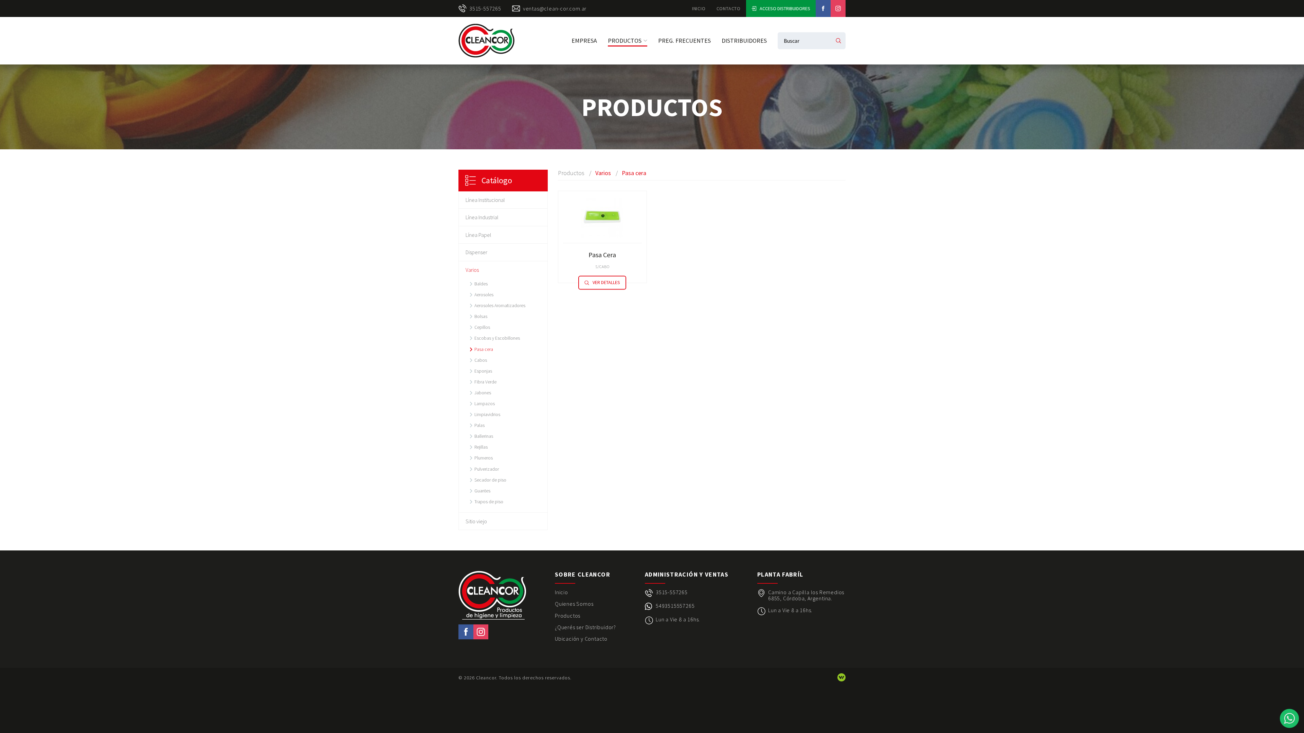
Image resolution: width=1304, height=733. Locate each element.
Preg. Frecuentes (684, 40)
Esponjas (483, 371)
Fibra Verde (485, 382)
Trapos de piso (488, 502)
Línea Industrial (482, 217)
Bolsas (480, 316)
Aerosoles (483, 295)
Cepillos (482, 327)
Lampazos (484, 403)
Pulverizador (486, 469)
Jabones (482, 393)
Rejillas (481, 447)
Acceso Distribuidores (785, 8)
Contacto (729, 8)
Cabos (480, 360)
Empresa (584, 40)
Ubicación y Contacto (581, 639)
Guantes (482, 491)
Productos (624, 40)
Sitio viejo (476, 521)
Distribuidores (744, 40)
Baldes (481, 284)
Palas (479, 425)
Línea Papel (478, 234)
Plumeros (483, 458)
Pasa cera (483, 349)
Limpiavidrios (487, 414)
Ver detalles (606, 283)
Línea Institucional (485, 199)
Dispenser (476, 252)
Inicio (699, 8)
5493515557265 (675, 606)
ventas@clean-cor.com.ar (554, 8)
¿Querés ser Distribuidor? (585, 627)
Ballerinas (483, 436)
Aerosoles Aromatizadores (499, 305)
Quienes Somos (574, 604)
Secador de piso (490, 480)
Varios (472, 269)
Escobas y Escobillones (497, 338)
